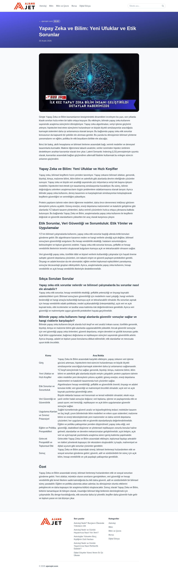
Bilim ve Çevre (62, 6)
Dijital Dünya (85, 6)
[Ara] (163, 6)
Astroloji (42, 6)
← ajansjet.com (46, 21)
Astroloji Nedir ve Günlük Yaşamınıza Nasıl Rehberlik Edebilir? (86, 546)
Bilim (51, 6)
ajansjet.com (52, 566)
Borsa (74, 6)
